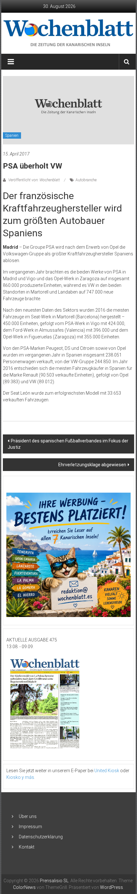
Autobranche (86, 180)
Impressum (30, 826)
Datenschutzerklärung (41, 836)
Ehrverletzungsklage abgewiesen (92, 464)
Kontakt (26, 846)
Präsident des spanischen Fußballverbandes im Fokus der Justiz (68, 444)
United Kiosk (106, 770)
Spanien (11, 135)
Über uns (28, 816)
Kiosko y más (20, 777)
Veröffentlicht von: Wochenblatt (34, 180)
